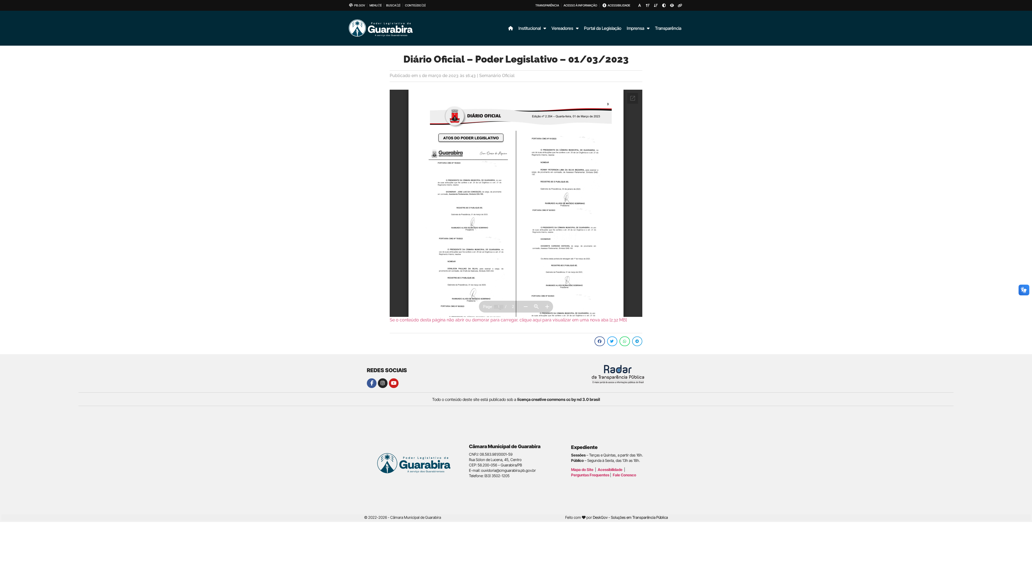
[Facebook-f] (372, 383)
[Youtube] (394, 383)
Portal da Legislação (602, 28)
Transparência (668, 28)
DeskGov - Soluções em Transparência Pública (630, 517)
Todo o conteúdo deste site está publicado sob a (516, 399)
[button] (599, 341)
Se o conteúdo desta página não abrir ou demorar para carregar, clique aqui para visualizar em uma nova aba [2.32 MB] (508, 319)
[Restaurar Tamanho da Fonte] (640, 5)
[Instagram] (383, 383)
